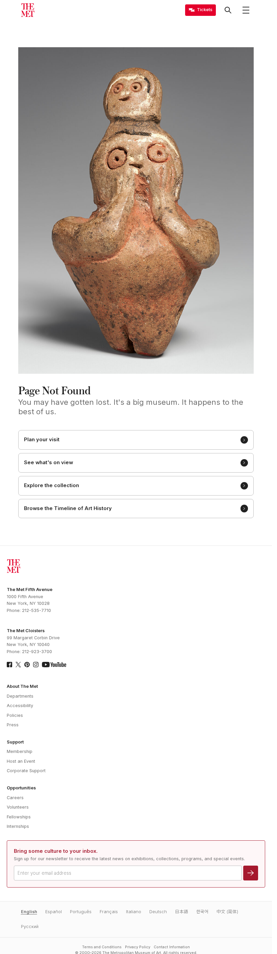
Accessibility (20, 705)
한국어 (202, 911)
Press (13, 724)
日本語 (181, 911)
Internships (18, 826)
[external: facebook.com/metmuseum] (9, 664)
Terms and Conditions (102, 947)
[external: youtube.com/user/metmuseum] (54, 664)
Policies (15, 715)
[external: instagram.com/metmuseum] (36, 664)
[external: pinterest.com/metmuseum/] (27, 664)
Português (81, 911)
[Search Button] (228, 10)
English (29, 911)
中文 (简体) (227, 911)
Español (53, 911)
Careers (15, 797)
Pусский (30, 926)
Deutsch (158, 911)
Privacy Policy (137, 947)
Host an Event (21, 761)
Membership (19, 751)
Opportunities (21, 787)
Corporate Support (26, 770)
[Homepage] (27, 10)
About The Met (22, 686)
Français (109, 911)
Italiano (133, 911)
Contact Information (172, 947)
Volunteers (18, 807)
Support (15, 742)
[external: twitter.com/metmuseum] (18, 664)
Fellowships (19, 816)
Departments (20, 696)
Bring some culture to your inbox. (56, 851)
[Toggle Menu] (246, 10)
